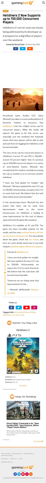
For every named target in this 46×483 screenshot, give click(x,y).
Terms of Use (5, 453)
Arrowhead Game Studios (25, 312)
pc (14, 315)
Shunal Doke (19, 44)
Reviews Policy (28, 453)
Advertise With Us (7, 462)
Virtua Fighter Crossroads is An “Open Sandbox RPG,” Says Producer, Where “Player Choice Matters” (23, 425)
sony (22, 315)
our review (34, 239)
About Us (13, 458)
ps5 (17, 315)
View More (23, 385)
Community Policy (7, 455)
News (5, 11)
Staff (20, 458)
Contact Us (4, 458)
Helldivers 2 (7, 315)
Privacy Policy (16, 453)
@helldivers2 (22, 252)
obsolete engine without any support (26, 246)
